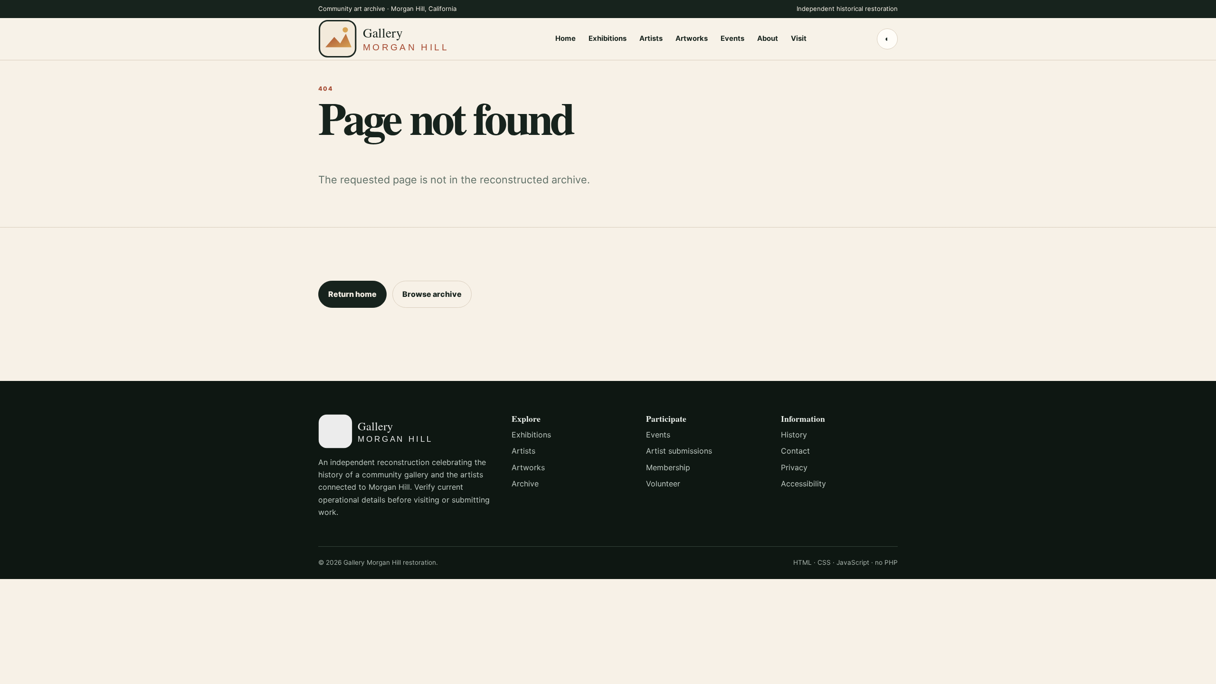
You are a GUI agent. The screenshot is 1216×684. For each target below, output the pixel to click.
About (767, 38)
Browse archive (432, 294)
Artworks (691, 38)
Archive (525, 483)
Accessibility (803, 483)
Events (732, 38)
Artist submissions (679, 451)
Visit (799, 38)
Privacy (794, 467)
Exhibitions (608, 38)
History (794, 434)
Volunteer (663, 483)
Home (565, 38)
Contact (795, 451)
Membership (668, 467)
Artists (651, 38)
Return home (352, 294)
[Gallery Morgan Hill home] (401, 38)
